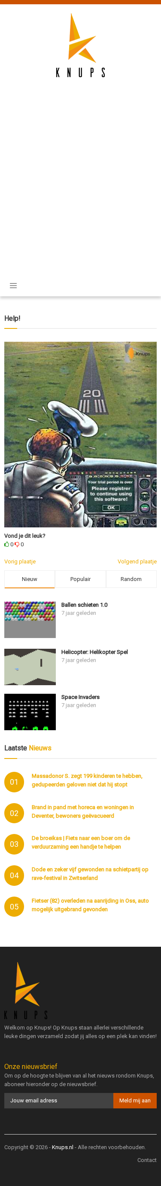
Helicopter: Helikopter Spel (94, 652)
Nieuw (29, 579)
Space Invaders (80, 697)
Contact (147, 1160)
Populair (80, 579)
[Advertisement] (80, 170)
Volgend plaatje (137, 561)
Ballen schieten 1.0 (84, 605)
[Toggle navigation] (13, 285)
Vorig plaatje (20, 561)
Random (131, 579)
